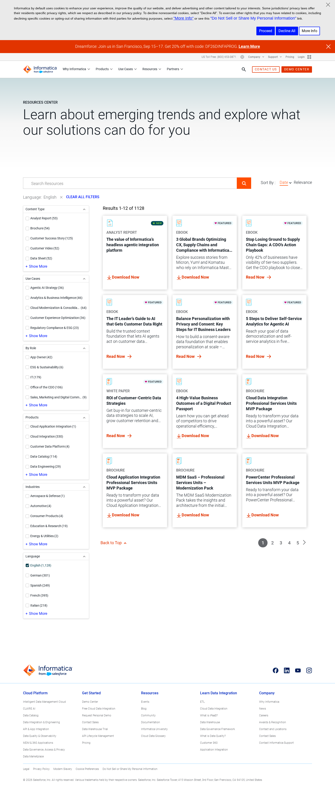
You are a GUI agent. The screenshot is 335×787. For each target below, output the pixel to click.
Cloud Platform (35, 693)
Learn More (249, 46)
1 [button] (263, 543)
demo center (296, 69)
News (262, 708)
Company (254, 57)
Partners (173, 69)
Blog (144, 708)
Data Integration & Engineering (41, 722)
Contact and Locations (272, 729)
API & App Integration (36, 729)
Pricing (290, 57)
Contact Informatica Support (276, 742)
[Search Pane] (244, 69)
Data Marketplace (33, 756)
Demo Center (90, 701)
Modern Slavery (62, 769)
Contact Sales (90, 722)
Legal (26, 769)
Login (301, 57)
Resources (149, 69)
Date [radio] (284, 182)
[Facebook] (275, 670)
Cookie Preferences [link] (87, 769)
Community (148, 715)
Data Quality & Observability (39, 736)
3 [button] (281, 543)
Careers (263, 715)
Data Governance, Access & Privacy (44, 749)
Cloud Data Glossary (153, 736)
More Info (309, 31)
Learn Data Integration (218, 693)
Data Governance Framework (217, 729)
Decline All (286, 31)
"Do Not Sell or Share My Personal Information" (253, 18)
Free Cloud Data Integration (98, 708)
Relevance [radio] (303, 182)
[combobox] (130, 183)
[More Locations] (242, 57)
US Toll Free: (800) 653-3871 (218, 57)
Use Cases (125, 69)
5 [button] (297, 543)
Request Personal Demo (96, 715)
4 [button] (289, 543)
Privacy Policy (41, 769)
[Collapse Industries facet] (84, 487)
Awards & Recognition (272, 722)
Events (145, 701)
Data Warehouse (210, 722)
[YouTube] (298, 670)
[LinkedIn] (287, 670)
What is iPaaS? (209, 715)
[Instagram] (309, 670)
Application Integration (214, 749)
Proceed (265, 31)
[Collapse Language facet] (84, 556)
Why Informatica (74, 69)
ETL (202, 701)
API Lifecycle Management (98, 736)
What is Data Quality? (213, 736)
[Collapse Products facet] (84, 417)
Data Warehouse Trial (95, 729)
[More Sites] (309, 57)
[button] (244, 183)
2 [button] (272, 543)
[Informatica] (40, 69)
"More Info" (183, 18)
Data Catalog (31, 715)
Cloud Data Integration (213, 708)
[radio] (290, 182)
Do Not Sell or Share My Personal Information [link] (130, 769)
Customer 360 (209, 742)
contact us (266, 69)
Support (273, 57)
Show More (38, 266)
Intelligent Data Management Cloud (44, 701)
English (50, 197)
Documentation (150, 722)
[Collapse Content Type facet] (84, 209)
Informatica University (154, 729)
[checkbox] (27, 218)
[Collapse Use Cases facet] (84, 279)
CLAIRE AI (29, 708)
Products (102, 69)
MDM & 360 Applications (38, 742)
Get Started (91, 693)
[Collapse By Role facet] (84, 348)
